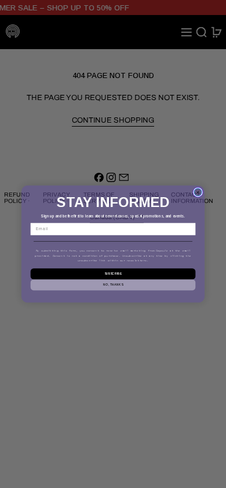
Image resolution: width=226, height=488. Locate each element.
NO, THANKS (113, 284)
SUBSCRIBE (113, 274)
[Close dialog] (198, 192)
